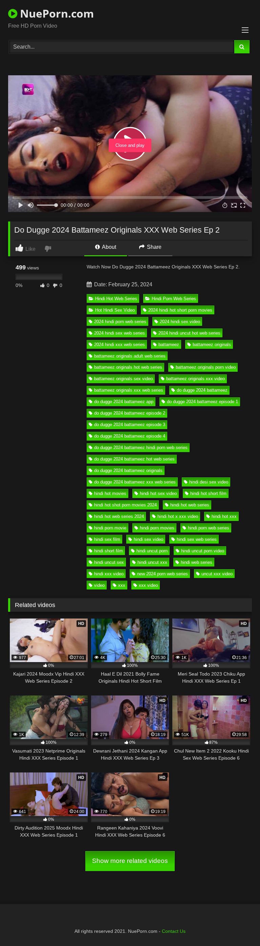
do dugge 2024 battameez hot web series (134, 459)
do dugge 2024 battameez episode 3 (129, 424)
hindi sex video (148, 539)
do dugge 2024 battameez (202, 390)
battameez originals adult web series (130, 356)
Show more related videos (130, 860)
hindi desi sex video (208, 481)
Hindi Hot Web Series (116, 298)
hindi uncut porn (152, 550)
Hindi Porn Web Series (174, 298)
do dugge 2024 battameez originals (128, 470)
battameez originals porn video (206, 367)
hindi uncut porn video (202, 550)
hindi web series (196, 562)
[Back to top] (239, 925)
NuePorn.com (55, 13)
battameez (168, 344)
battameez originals (212, 344)
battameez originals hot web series (128, 367)
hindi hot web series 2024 (119, 516)
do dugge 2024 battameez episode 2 (129, 413)
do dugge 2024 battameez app (123, 401)
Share (153, 247)
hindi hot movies (110, 493)
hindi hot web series (189, 504)
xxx (121, 585)
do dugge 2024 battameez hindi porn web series (141, 447)
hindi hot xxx (224, 516)
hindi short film (108, 550)
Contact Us (174, 931)
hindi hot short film (208, 493)
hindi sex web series (197, 539)
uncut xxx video (217, 573)
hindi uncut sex (109, 562)
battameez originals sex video (123, 378)
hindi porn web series (208, 527)
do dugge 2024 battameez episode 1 (202, 401)
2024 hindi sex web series (119, 333)
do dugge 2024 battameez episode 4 (129, 436)
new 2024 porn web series (162, 573)
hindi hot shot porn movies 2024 (125, 504)
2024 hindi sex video (180, 321)
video (99, 585)
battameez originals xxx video (195, 378)
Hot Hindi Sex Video (115, 310)
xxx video (148, 585)
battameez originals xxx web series (128, 390)
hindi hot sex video (158, 493)
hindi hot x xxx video (177, 516)
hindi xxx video (109, 573)
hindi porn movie (110, 527)
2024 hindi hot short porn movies (180, 310)
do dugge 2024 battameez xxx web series (135, 481)
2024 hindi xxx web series (119, 344)
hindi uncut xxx (152, 562)
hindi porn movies (157, 527)
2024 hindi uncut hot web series (189, 333)
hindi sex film (107, 539)
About (108, 247)
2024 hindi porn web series (120, 321)
